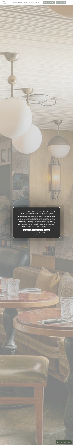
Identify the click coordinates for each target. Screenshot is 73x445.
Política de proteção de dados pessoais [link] (37, 232)
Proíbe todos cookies (37, 230)
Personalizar (46, 230)
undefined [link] (37, 234)
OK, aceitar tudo (27, 230)
